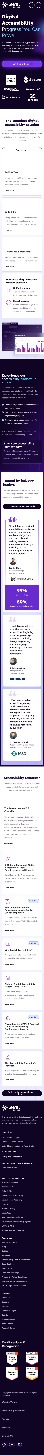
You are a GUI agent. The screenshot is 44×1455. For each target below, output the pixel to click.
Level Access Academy (12, 1200)
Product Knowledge (10, 1272)
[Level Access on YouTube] (12, 1444)
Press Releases (8, 1319)
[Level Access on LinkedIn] (19, 1444)
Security (6, 1427)
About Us (6, 1297)
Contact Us (7, 1435)
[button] (31, 5)
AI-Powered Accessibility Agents (16, 1221)
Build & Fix (7, 1191)
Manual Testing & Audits (13, 1230)
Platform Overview (10, 1182)
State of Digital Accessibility (14, 1281)
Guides (5, 1251)
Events (5, 1315)
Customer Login (9, 1310)
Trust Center (7, 1323)
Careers (5, 1302)
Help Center (7, 1268)
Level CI (5, 1204)
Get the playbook (21, 63)
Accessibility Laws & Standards (16, 1259)
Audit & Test (7, 1187)
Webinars (6, 1255)
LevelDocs (6, 1213)
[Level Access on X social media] (5, 1444)
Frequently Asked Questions (14, 1277)
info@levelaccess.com (12, 1156)
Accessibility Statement (13, 1410)
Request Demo (8, 1328)
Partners (5, 1306)
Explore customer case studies (22, 506)
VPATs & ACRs (8, 1226)
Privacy (5, 1419)
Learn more (10, 190)
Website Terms (9, 1402)
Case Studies (7, 1264)
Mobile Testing (8, 1208)
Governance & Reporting (12, 1195)
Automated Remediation (12, 1217)
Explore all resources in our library (21, 1093)
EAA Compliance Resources (14, 1285)
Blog (4, 1246)
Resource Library (9, 1242)
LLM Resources (9, 1167)
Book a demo (22, 150)
